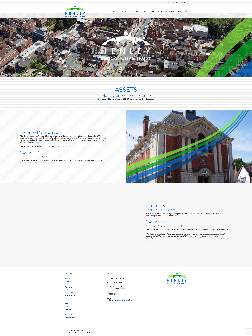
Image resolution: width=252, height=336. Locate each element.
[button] (186, 11)
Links (67, 306)
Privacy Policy (70, 315)
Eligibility (68, 281)
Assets (67, 279)
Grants (67, 284)
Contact (68, 309)
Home (67, 301)
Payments (68, 287)
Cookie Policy (70, 318)
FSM (66, 290)
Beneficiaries (70, 295)
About (67, 304)
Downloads (69, 292)
